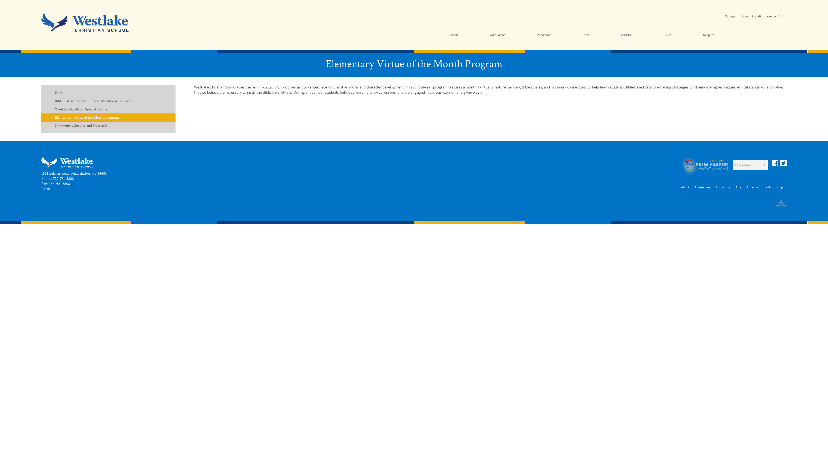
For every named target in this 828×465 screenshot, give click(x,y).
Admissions (702, 187)
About (685, 187)
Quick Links (743, 165)
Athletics (752, 187)
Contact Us (774, 16)
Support (781, 187)
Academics (722, 187)
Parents (730, 16)
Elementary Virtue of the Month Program (87, 117)
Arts (738, 187)
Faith (59, 92)
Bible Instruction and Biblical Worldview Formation (95, 101)
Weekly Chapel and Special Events (81, 109)
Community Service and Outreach (81, 125)
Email (45, 188)
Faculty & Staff (751, 16)
